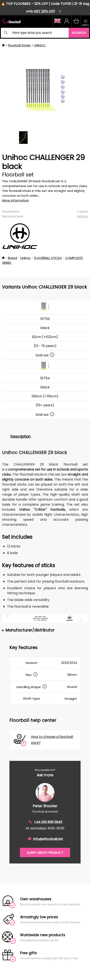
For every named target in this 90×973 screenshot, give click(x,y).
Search (79, 32)
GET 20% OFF (44, 11)
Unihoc (82, 216)
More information (15, 200)
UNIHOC (40, 45)
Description (20, 436)
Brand (12, 258)
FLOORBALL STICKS (48, 258)
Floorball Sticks (19, 45)
